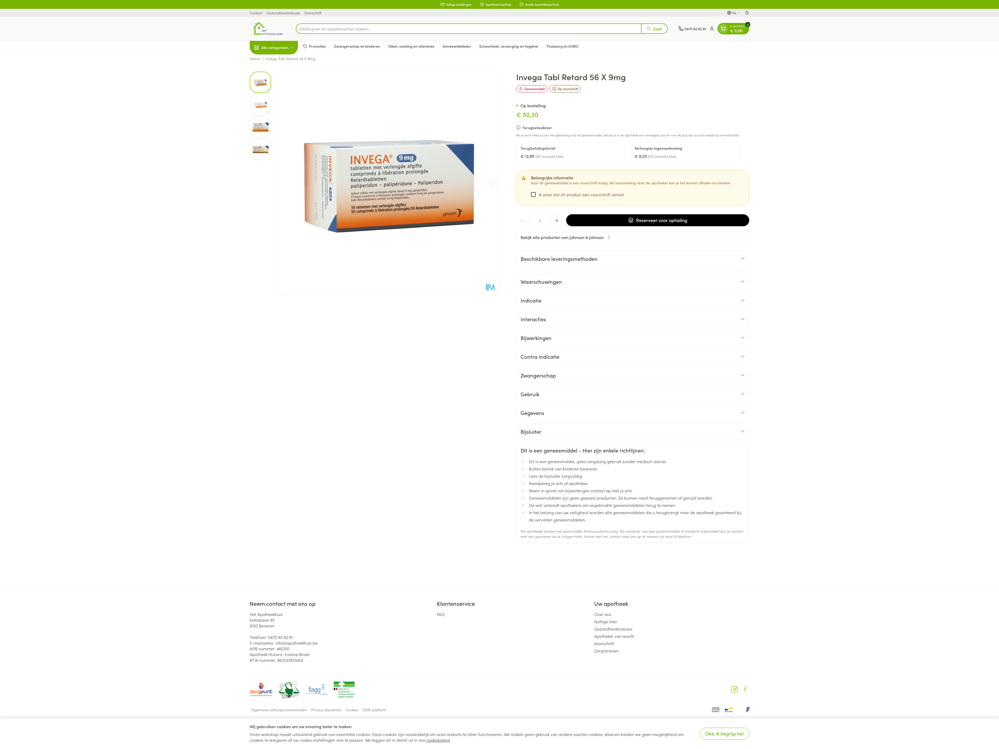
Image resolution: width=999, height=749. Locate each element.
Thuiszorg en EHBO (562, 46)
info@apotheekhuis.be (296, 643)
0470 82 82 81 (280, 637)
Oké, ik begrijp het (724, 733)
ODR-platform (374, 709)
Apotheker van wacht (614, 636)
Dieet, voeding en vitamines (411, 46)
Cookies (352, 709)
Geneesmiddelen (457, 46)
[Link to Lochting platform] (748, 710)
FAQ (441, 614)
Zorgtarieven (606, 650)
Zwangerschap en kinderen (357, 46)
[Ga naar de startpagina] (267, 28)
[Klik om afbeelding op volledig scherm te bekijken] (388, 183)
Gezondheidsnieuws (283, 12)
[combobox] (469, 28)
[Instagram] (734, 690)
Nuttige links (605, 621)
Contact (256, 12)
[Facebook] (745, 690)
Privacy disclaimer (326, 709)
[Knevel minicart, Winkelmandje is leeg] (723, 28)
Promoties (317, 46)
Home (255, 58)
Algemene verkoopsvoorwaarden (279, 709)
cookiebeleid (438, 740)
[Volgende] (494, 183)
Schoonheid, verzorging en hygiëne (508, 46)
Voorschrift (312, 12)
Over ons (602, 614)
